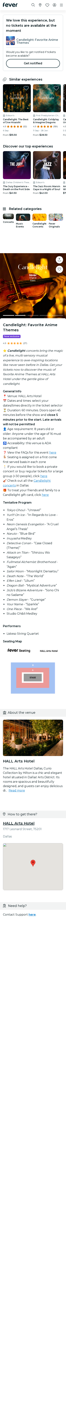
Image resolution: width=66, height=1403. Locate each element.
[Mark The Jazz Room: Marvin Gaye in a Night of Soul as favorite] (56, 155)
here (52, 452)
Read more (17, 790)
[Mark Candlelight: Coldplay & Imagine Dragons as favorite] (56, 88)
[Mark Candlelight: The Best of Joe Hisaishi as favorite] (26, 88)
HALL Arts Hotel (18, 823)
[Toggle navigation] (61, 5)
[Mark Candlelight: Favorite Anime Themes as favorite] (59, 269)
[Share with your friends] (59, 259)
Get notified (33, 63)
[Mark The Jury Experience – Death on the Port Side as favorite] (26, 155)
